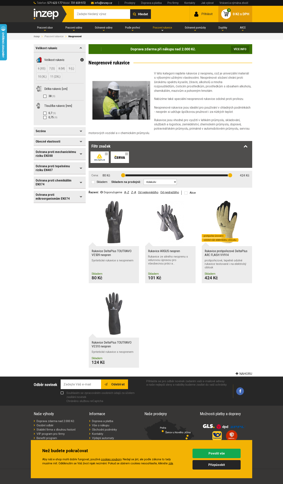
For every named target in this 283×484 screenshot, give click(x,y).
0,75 (53, 117)
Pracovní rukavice (162, 27)
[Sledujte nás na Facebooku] (240, 391)
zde (170, 463)
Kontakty (189, 2)
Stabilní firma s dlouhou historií (56, 429)
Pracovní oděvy (73, 27)
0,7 (52, 113)
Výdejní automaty (103, 438)
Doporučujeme (113, 192)
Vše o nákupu (100, 425)
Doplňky (223, 27)
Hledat (143, 14)
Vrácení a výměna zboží (233, 2)
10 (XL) (42, 76)
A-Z (126, 192)
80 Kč (106, 175)
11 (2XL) (55, 76)
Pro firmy (173, 2)
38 (52, 96)
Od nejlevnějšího (148, 192)
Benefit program (47, 438)
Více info (240, 49)
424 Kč (244, 175)
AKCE (243, 27)
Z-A (133, 192)
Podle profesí (132, 27)
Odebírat (118, 384)
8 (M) (62, 68)
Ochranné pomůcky (195, 27)
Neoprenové (75, 36)
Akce (193, 192)
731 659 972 (78, 2)
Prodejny (130, 2)
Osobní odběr (45, 425)
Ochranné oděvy (103, 27)
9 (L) (71, 68)
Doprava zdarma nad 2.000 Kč (55, 421)
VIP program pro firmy (51, 434)
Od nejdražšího (169, 192)
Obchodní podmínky (104, 429)
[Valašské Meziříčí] (187, 438)
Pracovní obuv (45, 27)
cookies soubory (111, 459)
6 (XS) (41, 68)
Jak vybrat (207, 2)
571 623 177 (54, 2)
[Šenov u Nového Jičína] (187, 436)
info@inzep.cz (103, 2)
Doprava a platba (151, 2)
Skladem (102, 181)
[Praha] (163, 431)
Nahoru (245, 374)
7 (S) (52, 68)
